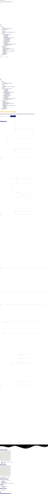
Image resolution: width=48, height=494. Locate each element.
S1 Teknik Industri (6, 40)
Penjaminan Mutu (5, 49)
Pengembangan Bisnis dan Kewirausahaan (9, 105)
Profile (4, 30)
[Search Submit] (11, 116)
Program (2, 33)
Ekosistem (2, 100)
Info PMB (4, 82)
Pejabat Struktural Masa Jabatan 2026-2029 (9, 86)
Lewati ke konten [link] (2, 0)
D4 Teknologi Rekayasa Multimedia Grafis (10, 98)
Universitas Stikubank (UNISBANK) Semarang (6, 1)
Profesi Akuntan (6, 91)
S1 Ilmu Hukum (6, 42)
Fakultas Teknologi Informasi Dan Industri (8, 37)
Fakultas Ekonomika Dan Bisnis (7, 34)
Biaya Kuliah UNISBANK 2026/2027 (7, 28)
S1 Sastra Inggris (6, 96)
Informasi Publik (5, 53)
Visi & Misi (4, 31)
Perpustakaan (5, 51)
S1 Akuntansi (6, 36)
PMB (2, 27)
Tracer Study (4, 52)
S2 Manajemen (6, 89)
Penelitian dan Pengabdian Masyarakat (8, 103)
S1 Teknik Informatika (7, 93)
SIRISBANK (4, 50)
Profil (2, 84)
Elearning (4, 47)
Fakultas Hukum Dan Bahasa (7, 41)
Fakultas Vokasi (5, 43)
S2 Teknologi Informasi (7, 38)
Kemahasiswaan (3, 54)
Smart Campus (5, 46)
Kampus (4, 32)
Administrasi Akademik (6, 48)
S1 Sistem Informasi (7, 39)
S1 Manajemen (6, 35)
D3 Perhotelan (6, 45)
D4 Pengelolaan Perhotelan (8, 44)
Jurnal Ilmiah (5, 107)
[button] (24, 25)
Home (2, 26)
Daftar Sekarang (5, 29)
